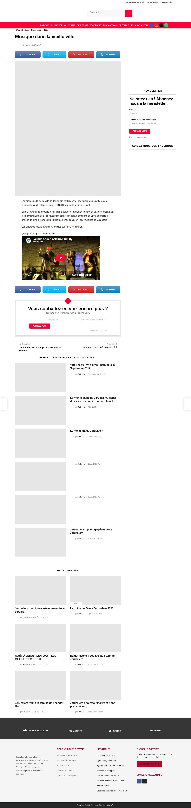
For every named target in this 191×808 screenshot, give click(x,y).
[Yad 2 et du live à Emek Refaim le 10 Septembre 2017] (40, 377)
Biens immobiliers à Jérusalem (110, 781)
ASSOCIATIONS (110, 25)
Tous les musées (65, 770)
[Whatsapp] (166, 25)
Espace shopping (166, 2)
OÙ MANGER (56, 25)
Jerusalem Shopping (106, 770)
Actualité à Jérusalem (67, 755)
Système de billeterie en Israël (110, 765)
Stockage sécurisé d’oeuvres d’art (112, 791)
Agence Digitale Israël (106, 760)
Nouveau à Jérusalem (67, 775)
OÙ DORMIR (82, 25)
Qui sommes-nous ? (106, 755)
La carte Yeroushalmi (66, 760)
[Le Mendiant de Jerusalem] (40, 443)
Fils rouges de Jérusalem (108, 776)
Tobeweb (94, 805)
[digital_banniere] (152, 42)
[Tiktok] (161, 25)
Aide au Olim (63, 765)
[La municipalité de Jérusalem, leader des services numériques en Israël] (40, 410)
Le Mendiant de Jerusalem (86, 430)
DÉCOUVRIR (95, 25)
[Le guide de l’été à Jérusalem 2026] (95, 590)
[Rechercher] (128, 13)
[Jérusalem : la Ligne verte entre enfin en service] (40, 590)
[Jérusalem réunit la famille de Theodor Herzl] (40, 685)
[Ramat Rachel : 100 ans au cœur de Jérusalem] (95, 638)
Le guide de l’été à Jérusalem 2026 (91, 608)
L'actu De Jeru (85, 357)
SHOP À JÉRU (141, 25)
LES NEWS (44, 25)
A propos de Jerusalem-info (135, 2)
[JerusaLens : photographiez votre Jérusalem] (40, 542)
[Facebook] (151, 25)
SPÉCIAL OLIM (126, 25)
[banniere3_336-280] (152, 82)
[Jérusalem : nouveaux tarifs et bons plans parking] (95, 685)
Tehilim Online (103, 786)
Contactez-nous (152, 2)
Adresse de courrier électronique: (142, 120)
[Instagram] (156, 25)
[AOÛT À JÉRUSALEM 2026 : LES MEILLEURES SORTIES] (40, 638)
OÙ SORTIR (69, 25)
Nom (131, 110)
